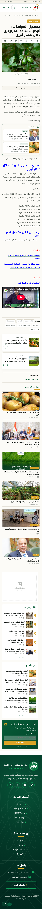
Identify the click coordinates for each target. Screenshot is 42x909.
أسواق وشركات (20, 817)
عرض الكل (20, 822)
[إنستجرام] (11, 2)
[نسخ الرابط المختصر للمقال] (37, 41)
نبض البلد (20, 804)
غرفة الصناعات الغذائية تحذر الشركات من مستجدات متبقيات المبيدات (21, 473)
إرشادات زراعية (29, 321)
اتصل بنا (20, 854)
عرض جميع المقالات (31, 379)
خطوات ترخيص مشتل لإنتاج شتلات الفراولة (24, 501)
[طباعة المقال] (5, 41)
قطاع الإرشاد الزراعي (24, 325)
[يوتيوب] (8, 2)
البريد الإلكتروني (31, 734)
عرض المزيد (20, 658)
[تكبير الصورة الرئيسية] (21, 57)
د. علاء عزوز (36, 325)
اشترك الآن (20, 742)
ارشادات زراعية (29, 15)
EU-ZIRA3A (20, 813)
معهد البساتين (35, 329)
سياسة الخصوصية (20, 849)
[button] (5, 904)
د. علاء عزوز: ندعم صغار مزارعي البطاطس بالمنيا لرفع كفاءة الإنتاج (22, 559)
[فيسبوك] (3, 2)
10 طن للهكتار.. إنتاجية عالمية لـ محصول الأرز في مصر (22, 530)
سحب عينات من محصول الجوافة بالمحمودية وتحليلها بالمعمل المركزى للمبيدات (22, 265)
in (21, 41)
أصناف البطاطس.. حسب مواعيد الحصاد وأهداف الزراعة (22, 413)
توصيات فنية (10, 321)
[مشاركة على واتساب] (15, 41)
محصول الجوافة (10, 325)
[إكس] (5, 2)
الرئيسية (37, 15)
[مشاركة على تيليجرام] (10, 41)
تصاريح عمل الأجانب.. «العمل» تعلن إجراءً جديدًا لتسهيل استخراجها (23, 443)
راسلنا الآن (21, 885)
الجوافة (20, 321)
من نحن (20, 845)
